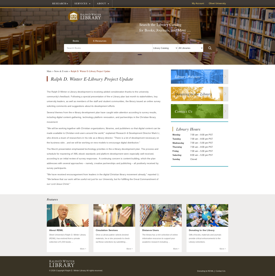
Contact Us (220, 271)
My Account (198, 3)
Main (49, 71)
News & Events (61, 71)
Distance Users (150, 230)
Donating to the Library (202, 230)
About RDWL (56, 230)
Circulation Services (107, 230)
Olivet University (217, 3)
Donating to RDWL (205, 271)
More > (83, 249)
